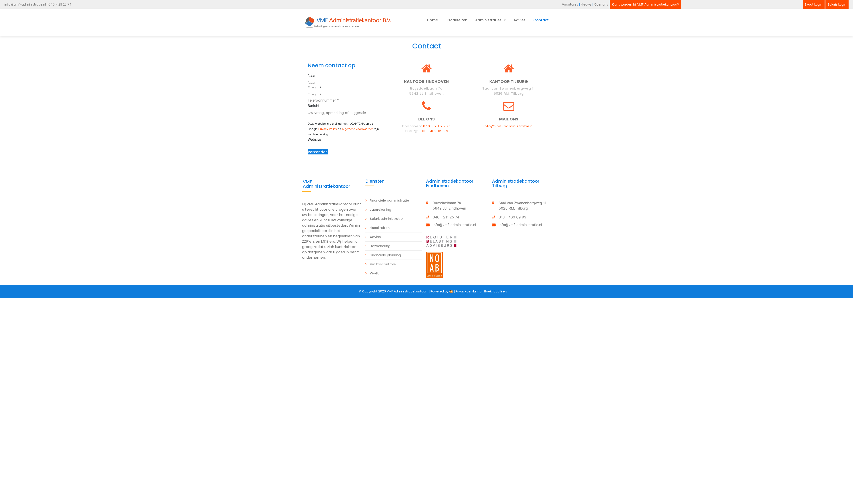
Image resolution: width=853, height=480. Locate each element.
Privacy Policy (327, 129)
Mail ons (508, 119)
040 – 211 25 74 (60, 4)
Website (314, 139)
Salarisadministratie (386, 218)
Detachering (380, 246)
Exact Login (813, 4)
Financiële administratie (389, 200)
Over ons (601, 4)
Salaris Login (837, 4)
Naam (312, 75)
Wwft (374, 273)
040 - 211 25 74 (437, 126)
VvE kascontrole (383, 264)
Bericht (313, 105)
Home (432, 20)
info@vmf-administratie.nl (25, 4)
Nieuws (586, 4)
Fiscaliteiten (456, 20)
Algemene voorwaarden (357, 129)
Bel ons (426, 119)
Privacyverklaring (469, 291)
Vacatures (570, 4)
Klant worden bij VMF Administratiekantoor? (645, 4)
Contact (541, 20)
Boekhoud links (495, 291)
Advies (520, 20)
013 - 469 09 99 (434, 131)
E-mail (314, 88)
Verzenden (318, 152)
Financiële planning (385, 255)
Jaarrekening (380, 209)
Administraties (488, 20)
